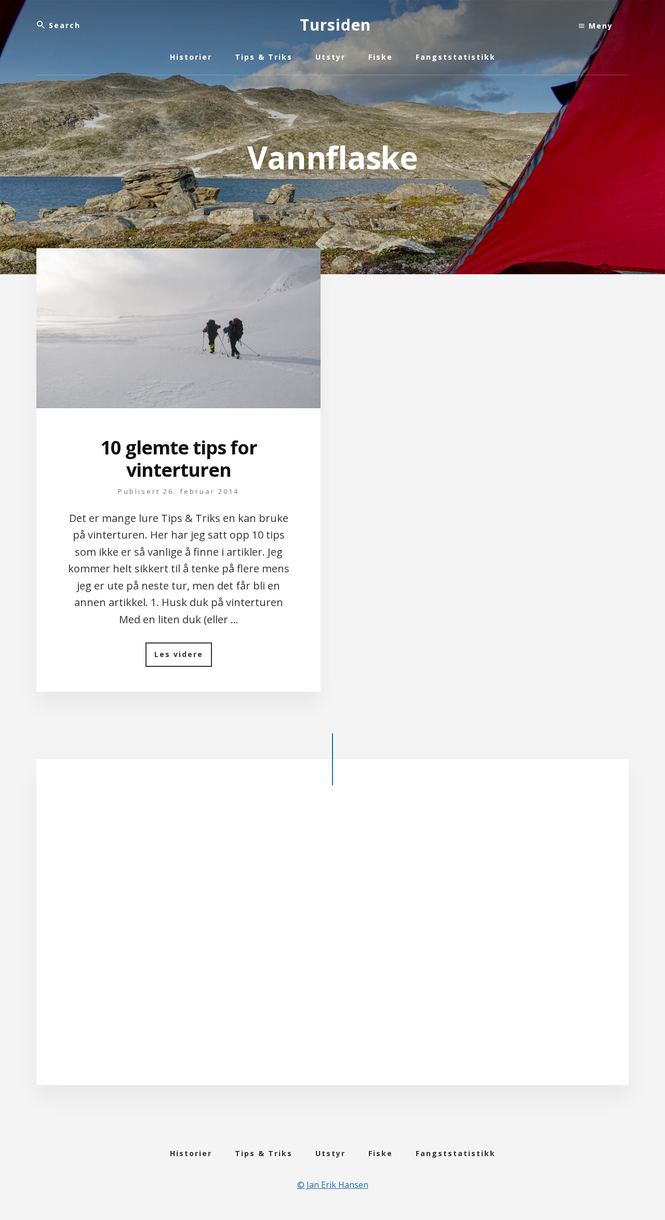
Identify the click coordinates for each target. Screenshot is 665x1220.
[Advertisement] (332, 943)
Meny (599, 26)
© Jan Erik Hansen (332, 1184)
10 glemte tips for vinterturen (178, 458)
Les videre (183, 658)
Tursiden (335, 24)
